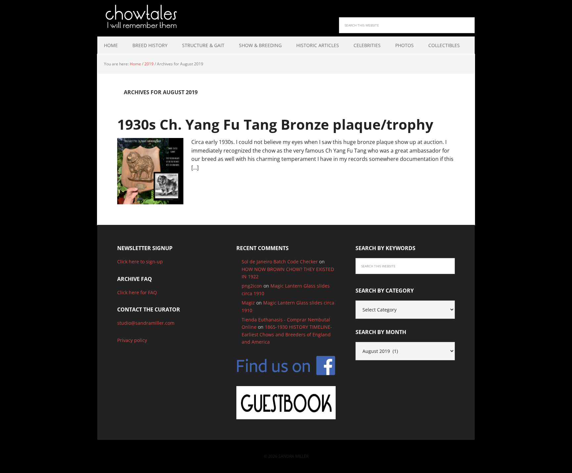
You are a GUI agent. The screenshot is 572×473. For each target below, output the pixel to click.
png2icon (252, 286)
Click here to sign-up (140, 261)
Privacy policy (132, 340)
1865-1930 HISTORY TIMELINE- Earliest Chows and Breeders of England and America (287, 334)
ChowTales (140, 16)
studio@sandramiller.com (145, 323)
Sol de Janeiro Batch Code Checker (280, 261)
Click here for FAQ (137, 292)
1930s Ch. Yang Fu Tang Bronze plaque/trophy (275, 124)
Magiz (248, 303)
